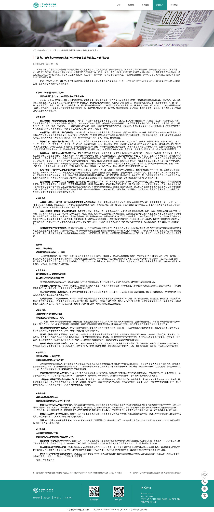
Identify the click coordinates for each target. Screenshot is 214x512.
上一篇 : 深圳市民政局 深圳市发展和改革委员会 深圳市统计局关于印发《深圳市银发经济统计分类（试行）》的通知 (77, 472)
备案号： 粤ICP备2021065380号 (106, 509)
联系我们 (174, 5)
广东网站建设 (134, 509)
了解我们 (131, 5)
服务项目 (145, 5)
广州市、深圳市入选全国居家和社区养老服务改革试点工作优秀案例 (72, 50)
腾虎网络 (143, 509)
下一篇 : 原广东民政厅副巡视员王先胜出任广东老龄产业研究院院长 (155, 472)
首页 (118, 5)
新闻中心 (159, 5)
